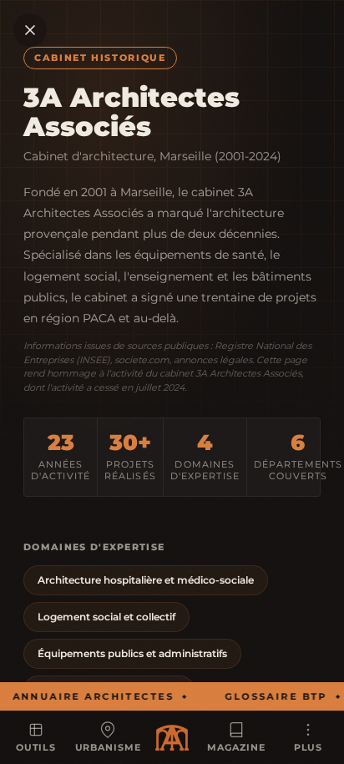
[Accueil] (172, 737)
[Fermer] (30, 30)
